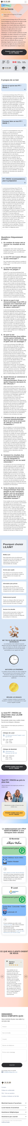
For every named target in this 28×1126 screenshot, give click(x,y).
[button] (25, 2)
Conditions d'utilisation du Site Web (10, 1096)
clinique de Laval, (8, 924)
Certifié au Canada (6, 1122)
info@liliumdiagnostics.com (10, 1072)
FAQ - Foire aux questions (8, 1093)
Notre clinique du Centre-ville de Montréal (14, 872)
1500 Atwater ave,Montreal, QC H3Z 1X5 (11, 752)
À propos (4, 1087)
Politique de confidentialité (8, 1090)
